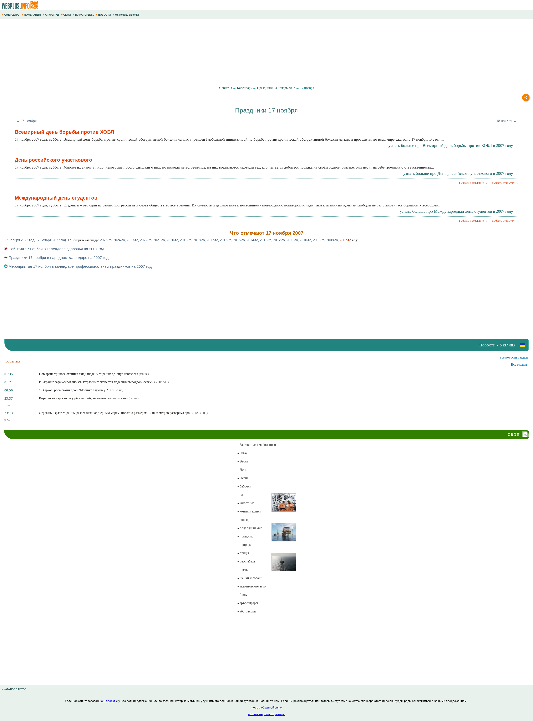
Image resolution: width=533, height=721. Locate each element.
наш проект (107, 700)
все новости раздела (514, 357)
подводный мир (250, 528)
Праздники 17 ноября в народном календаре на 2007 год (58, 258)
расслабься (247, 561)
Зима (243, 453)
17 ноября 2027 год (51, 240)
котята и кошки (250, 511)
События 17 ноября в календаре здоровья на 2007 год (55, 249)
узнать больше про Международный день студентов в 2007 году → (459, 211)
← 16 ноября (27, 121)
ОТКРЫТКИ (52, 14)
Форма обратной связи (266, 707)
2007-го (345, 240)
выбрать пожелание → (473, 182)
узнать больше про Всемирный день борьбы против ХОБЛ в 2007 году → (453, 145)
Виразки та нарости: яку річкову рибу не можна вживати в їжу (83, 398)
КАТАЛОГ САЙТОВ (15, 689)
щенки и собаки (250, 578)
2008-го (332, 240)
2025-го (106, 240)
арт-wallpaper (248, 603)
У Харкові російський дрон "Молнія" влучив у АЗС (76, 390)
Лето (243, 469)
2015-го (239, 240)
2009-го (319, 240)
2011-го (292, 240)
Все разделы (519, 364)
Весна (243, 461)
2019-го (186, 240)
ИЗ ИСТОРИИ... (84, 14)
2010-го (305, 240)
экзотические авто (252, 586)
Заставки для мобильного (257, 444)
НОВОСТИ (104, 14)
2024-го (119, 240)
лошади (244, 519)
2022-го (146, 240)
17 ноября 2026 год (19, 240)
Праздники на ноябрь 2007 (276, 88)
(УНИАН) (161, 382)
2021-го (159, 240)
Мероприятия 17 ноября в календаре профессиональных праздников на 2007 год (79, 266)
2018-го (199, 240)
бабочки (245, 486)
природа (245, 544)
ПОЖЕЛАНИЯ (32, 14)
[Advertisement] (125, 53)
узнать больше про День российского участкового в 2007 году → (460, 173)
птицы (244, 553)
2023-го (132, 240)
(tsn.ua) (144, 374)
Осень (243, 478)
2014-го (252, 240)
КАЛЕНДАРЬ (11, 14)
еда (241, 494)
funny (243, 594)
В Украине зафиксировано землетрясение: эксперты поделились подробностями (96, 382)
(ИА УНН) (200, 413)
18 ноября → (506, 121)
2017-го (212, 240)
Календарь (244, 88)
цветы (243, 569)
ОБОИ (67, 14)
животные (246, 503)
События (225, 88)
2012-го (279, 240)
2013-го (265, 240)
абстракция (247, 611)
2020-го (172, 240)
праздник (246, 536)
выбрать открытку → (505, 182)
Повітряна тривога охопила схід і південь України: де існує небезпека (88, 374)
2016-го (226, 240)
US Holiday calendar (127, 14)
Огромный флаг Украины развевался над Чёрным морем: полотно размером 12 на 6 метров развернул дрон (115, 413)
